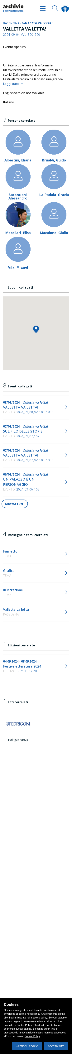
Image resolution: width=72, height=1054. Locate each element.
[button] (36, 329)
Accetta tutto (56, 1046)
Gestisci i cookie (27, 1046)
